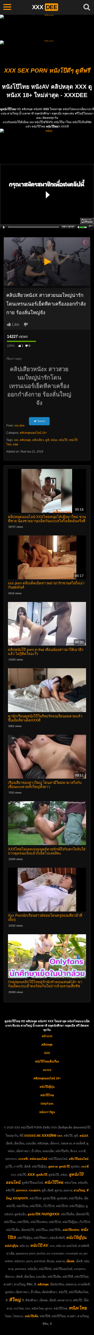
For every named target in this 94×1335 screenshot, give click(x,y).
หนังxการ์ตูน (47, 1112)
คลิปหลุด (25, 440)
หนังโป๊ (63, 440)
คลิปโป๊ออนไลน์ (78, 1159)
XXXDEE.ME (32, 1135)
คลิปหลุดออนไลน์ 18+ (33, 432)
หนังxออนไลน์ (38, 1159)
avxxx (47, 1070)
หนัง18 (83, 1135)
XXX (47, 1053)
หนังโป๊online (70, 1230)
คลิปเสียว (38, 440)
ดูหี (47, 440)
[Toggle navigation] (7, 7)
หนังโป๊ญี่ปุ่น (47, 1086)
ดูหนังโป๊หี (33, 1214)
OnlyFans (47, 1103)
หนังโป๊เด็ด (31, 1316)
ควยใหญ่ (79, 1190)
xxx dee (19, 425)
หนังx (54, 440)
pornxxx (21, 1190)
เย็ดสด (70, 1261)
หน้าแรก (47, 1036)
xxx (16, 440)
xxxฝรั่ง (23, 1159)
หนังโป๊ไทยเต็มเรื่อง (47, 1061)
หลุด (15, 444)
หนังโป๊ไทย (47, 1095)
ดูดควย (52, 1166)
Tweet (40, 421)
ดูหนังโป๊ (64, 1166)
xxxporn (34, 1190)
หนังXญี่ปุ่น (11, 1246)
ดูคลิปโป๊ (41, 1174)
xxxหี (84, 1166)
